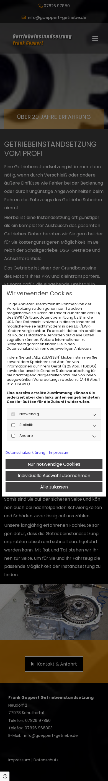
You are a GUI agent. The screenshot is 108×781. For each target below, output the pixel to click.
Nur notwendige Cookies (54, 464)
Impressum (59, 452)
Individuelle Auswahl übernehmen (54, 475)
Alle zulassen (54, 487)
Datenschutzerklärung (25, 452)
